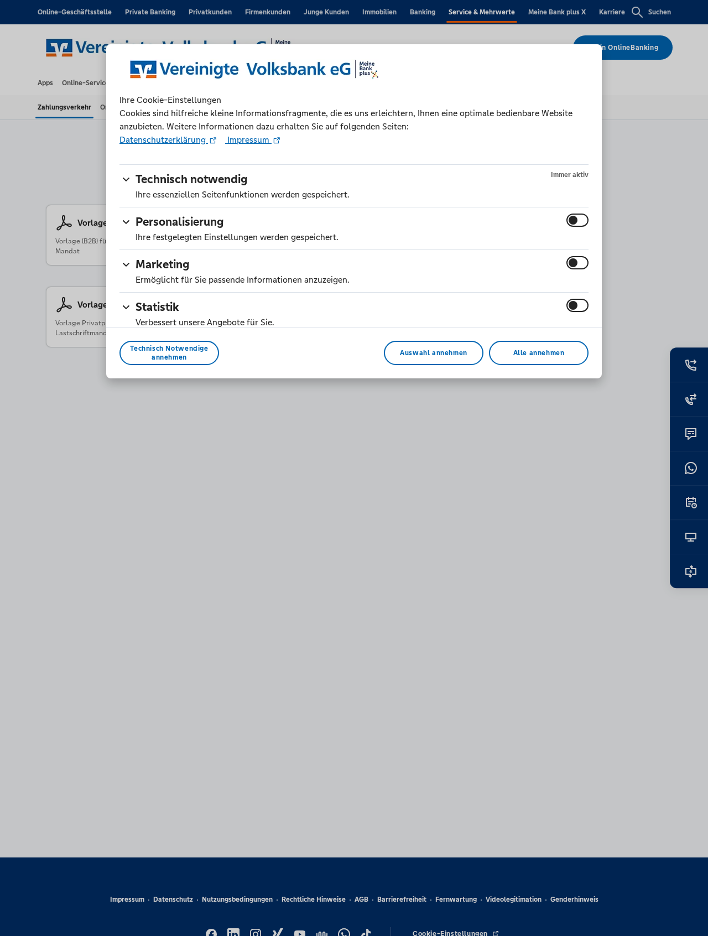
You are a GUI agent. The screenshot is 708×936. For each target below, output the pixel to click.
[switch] (577, 220)
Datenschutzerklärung (163, 139)
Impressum (248, 139)
